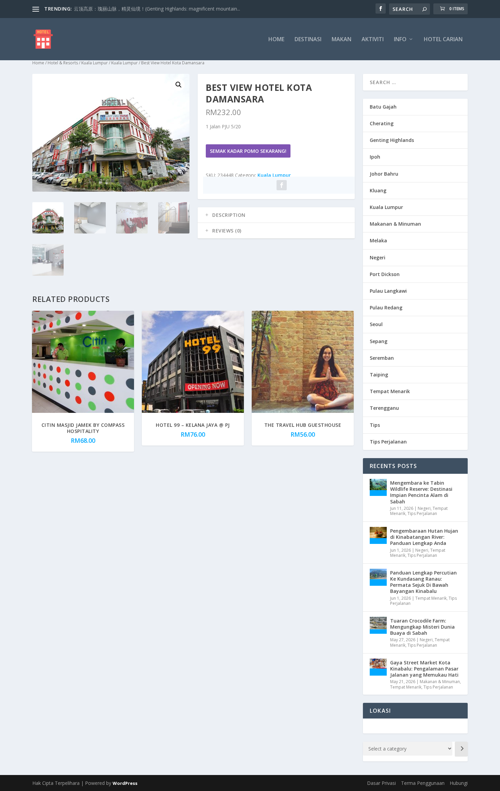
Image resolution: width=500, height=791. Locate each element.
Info (400, 39)
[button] (178, 85)
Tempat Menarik (390, 391)
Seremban (382, 358)
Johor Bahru (384, 174)
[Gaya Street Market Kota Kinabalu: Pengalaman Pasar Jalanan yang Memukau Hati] (378, 667)
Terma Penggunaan (423, 783)
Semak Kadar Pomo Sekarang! (248, 151)
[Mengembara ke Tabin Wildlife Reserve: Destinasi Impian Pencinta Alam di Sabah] (378, 487)
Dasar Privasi (381, 783)
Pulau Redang (386, 307)
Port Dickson (385, 274)
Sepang (378, 341)
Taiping (379, 374)
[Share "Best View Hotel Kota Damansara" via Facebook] (282, 185)
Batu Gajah (383, 106)
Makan (341, 39)
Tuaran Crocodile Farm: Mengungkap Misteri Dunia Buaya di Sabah (422, 626)
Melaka (378, 240)
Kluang (378, 190)
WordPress (125, 783)
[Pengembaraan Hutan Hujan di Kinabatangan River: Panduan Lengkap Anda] (378, 535)
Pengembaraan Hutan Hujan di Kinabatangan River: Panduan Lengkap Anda (424, 537)
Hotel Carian (443, 39)
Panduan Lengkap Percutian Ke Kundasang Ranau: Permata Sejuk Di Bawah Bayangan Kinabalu (423, 582)
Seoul (376, 324)
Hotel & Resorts (63, 63)
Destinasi (308, 39)
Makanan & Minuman (395, 224)
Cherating (382, 123)
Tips (375, 425)
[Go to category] (461, 749)
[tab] (276, 215)
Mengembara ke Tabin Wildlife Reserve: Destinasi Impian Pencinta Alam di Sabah (421, 492)
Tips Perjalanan (388, 441)
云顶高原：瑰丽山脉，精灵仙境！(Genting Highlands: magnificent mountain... (157, 8)
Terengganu (384, 408)
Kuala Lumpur (94, 63)
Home (276, 39)
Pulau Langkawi (388, 291)
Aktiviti (373, 39)
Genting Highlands (392, 140)
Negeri (377, 257)
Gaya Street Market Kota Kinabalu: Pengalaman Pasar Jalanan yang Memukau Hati (424, 668)
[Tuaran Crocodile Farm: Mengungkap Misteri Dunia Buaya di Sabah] (378, 625)
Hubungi (459, 783)
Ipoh (375, 157)
